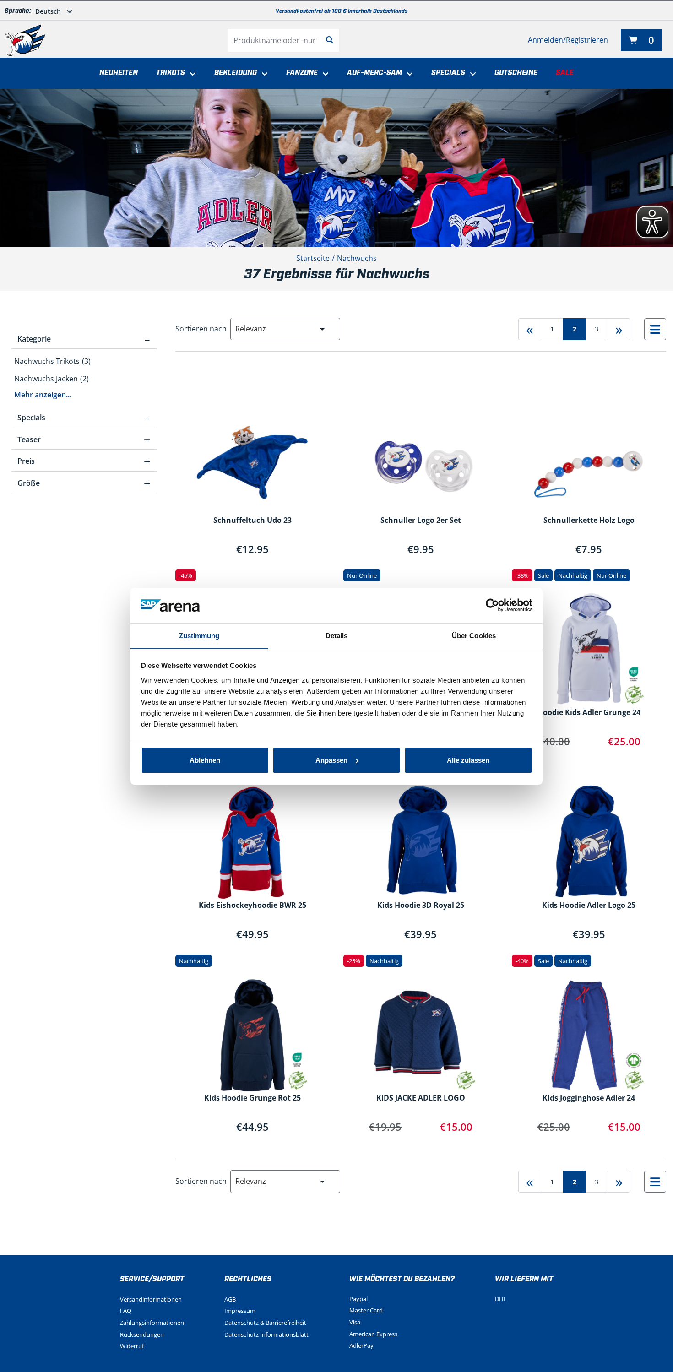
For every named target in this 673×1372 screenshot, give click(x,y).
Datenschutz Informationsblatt (266, 1334)
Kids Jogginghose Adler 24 (589, 1098)
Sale (565, 73)
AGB (230, 1299)
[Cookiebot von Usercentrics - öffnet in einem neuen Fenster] (492, 605)
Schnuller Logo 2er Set (420, 520)
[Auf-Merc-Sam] (407, 74)
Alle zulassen (468, 760)
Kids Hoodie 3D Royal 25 (420, 905)
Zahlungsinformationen (152, 1322)
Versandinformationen (151, 1299)
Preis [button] (83, 461)
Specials (448, 73)
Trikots (170, 73)
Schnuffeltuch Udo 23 (252, 520)
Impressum (239, 1311)
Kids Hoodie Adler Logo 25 (588, 905)
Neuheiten (118, 73)
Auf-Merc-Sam (374, 73)
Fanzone (302, 73)
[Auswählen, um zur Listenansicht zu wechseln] (655, 329)
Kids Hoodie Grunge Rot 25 (252, 1098)
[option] (84, 361)
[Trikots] (190, 74)
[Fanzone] (323, 74)
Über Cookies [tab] (474, 635)
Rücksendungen (142, 1334)
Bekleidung (235, 73)
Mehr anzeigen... (42, 395)
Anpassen (331, 760)
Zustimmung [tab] (199, 635)
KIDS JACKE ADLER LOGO (420, 1098)
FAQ (125, 1311)
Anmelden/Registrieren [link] (568, 40)
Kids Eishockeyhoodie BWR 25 (252, 905)
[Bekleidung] (262, 74)
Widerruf (132, 1346)
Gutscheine (515, 73)
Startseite (313, 258)
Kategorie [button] (83, 339)
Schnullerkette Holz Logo (589, 520)
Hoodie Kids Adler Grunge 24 (588, 712)
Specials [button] (83, 417)
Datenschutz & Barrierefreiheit (265, 1322)
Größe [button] (83, 483)
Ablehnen (205, 760)
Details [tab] (337, 635)
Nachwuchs (357, 258)
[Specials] (470, 74)
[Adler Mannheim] (25, 40)
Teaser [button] (83, 439)
